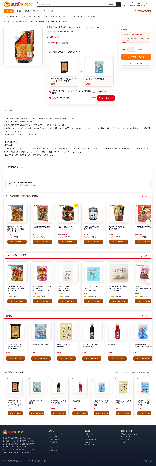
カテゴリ (35, 11)
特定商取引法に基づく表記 (129, 434)
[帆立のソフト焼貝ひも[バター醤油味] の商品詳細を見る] (118, 213)
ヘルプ (65, 16)
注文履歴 (132, 4)
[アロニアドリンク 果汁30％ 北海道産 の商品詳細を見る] (92, 331)
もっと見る (145, 196)
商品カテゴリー (29, 16)
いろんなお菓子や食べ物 (19, 21)
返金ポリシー (125, 439)
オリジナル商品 (43, 16)
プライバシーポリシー (127, 437)
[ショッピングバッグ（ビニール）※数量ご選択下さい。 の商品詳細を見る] (68, 273)
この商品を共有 (137, 63)
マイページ (147, 4)
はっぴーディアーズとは (13, 16)
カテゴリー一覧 (90, 445)
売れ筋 (19, 11)
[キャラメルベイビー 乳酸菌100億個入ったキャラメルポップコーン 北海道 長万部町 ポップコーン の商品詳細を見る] (42, 273)
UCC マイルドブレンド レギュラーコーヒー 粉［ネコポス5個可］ (71, 92)
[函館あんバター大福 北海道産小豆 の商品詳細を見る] (66, 331)
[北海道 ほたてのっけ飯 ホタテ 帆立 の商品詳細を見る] (93, 213)
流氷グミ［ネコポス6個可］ (61, 98)
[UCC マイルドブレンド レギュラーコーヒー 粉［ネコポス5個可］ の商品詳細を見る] (15, 331)
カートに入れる (106, 98)
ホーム (6, 21)
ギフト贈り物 (55, 16)
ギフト (44, 11)
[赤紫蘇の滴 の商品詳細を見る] (117, 331)
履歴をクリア (144, 372)
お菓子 (53, 11)
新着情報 (139, 4)
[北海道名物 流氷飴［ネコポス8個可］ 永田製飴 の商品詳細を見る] (142, 331)
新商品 (27, 11)
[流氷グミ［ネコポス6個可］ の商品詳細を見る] (41, 331)
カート (126, 4)
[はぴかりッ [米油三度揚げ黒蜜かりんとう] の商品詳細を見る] (144, 273)
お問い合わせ (90, 16)
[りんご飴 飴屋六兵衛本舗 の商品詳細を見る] (42, 213)
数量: (124, 49)
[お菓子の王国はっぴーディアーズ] (19, 4)
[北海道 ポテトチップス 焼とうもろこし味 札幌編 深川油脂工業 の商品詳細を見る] (17, 213)
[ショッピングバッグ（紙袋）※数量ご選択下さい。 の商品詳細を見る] (93, 273)
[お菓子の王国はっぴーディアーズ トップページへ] (13, 432)
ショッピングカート (76, 16)
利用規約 (123, 442)
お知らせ (87, 442)
